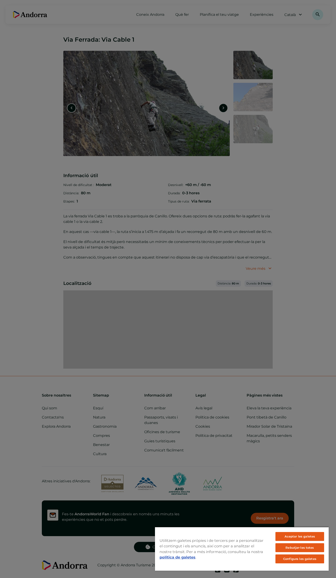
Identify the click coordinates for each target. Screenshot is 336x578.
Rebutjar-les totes (299, 547)
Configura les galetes (299, 559)
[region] (242, 549)
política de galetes (177, 557)
